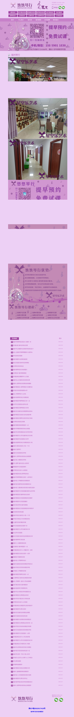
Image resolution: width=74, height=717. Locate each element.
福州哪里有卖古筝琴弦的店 (21, 517)
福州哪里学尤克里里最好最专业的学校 (24, 534)
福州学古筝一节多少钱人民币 (21, 697)
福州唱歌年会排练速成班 (20, 402)
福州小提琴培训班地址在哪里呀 (22, 499)
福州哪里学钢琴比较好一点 (21, 617)
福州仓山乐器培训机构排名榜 (21, 423)
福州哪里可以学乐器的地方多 (21, 572)
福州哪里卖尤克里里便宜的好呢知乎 (23, 551)
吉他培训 (22, 15)
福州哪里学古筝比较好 (19, 652)
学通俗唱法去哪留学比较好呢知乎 (22, 649)
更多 (60, 381)
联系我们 (56, 20)
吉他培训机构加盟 (18, 555)
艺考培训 (59, 15)
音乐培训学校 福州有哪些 (20, 548)
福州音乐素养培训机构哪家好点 (22, 527)
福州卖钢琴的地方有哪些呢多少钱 (22, 485)
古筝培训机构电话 (18, 409)
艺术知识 (14, 381)
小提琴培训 (40, 15)
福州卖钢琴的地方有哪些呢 (21, 440)
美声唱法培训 (40, 12)
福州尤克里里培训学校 (19, 496)
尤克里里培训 (50, 15)
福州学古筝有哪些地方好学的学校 (22, 475)
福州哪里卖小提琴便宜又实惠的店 (22, 430)
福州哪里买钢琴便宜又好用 (21, 451)
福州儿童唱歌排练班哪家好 (21, 714)
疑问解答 (38, 20)
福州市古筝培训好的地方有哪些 (22, 690)
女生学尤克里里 (17, 576)
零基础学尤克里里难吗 (19, 510)
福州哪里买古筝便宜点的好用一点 (22, 666)
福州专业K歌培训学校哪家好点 (22, 635)
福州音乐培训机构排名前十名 (21, 694)
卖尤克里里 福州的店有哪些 (21, 406)
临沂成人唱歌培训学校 (19, 503)
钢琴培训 (13, 15)
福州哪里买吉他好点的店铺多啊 (22, 458)
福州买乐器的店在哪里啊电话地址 (22, 454)
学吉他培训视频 (17, 399)
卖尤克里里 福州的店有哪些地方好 (23, 579)
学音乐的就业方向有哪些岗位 (21, 562)
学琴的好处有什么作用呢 (20, 645)
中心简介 (21, 20)
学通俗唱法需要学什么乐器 (21, 419)
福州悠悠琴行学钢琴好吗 (20, 631)
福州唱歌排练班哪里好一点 (21, 468)
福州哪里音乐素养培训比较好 (21, 537)
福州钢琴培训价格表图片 (20, 413)
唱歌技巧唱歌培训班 (19, 600)
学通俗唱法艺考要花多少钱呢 (21, 687)
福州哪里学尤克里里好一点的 (21, 676)
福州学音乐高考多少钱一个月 (21, 558)
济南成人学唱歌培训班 (19, 614)
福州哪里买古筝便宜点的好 (21, 638)
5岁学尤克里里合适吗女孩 (20, 447)
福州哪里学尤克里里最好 (20, 544)
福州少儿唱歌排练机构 (19, 586)
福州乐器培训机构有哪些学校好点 (22, 607)
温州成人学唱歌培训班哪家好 (21, 524)
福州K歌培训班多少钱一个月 (21, 489)
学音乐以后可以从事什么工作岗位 (22, 701)
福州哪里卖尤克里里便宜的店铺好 (22, 541)
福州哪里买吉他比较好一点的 (21, 596)
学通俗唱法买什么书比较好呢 (21, 680)
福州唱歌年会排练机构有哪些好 (22, 662)
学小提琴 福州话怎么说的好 (21, 506)
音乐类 (30, 20)
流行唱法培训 (22, 12)
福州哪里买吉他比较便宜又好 (21, 711)
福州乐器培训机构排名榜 (20, 659)
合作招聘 (47, 20)
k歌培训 (12, 12)
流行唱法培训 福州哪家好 (20, 628)
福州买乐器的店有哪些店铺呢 (21, 655)
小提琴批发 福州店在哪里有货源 (22, 621)
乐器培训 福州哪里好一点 (20, 590)
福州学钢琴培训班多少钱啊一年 (22, 385)
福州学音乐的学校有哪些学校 (21, 610)
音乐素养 (59, 12)
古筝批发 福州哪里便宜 (19, 416)
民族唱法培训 (31, 12)
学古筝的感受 (17, 704)
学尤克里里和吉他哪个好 (20, 569)
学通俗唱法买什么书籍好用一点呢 (22, 593)
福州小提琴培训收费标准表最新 (22, 426)
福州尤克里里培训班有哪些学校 (22, 673)
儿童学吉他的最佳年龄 (19, 565)
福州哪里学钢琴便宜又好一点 (21, 444)
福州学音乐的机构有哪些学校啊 (22, 669)
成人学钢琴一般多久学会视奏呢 (22, 624)
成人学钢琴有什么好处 (19, 437)
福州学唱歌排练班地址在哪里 (21, 472)
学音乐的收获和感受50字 (20, 433)
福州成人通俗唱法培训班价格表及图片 (24, 531)
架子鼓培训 (49, 12)
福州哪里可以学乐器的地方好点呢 (22, 478)
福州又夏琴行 (17, 492)
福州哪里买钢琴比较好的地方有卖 (22, 461)
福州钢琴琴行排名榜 (19, 583)
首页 (12, 20)
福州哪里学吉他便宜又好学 (21, 482)
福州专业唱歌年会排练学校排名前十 (23, 392)
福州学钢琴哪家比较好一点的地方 (22, 520)
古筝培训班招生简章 (19, 465)
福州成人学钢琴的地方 (19, 603)
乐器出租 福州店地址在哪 (20, 388)
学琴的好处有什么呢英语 (20, 513)
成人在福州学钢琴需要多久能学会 (22, 395)
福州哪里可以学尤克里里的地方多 (22, 683)
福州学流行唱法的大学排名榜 (21, 642)
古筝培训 (31, 15)
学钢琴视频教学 (17, 707)
